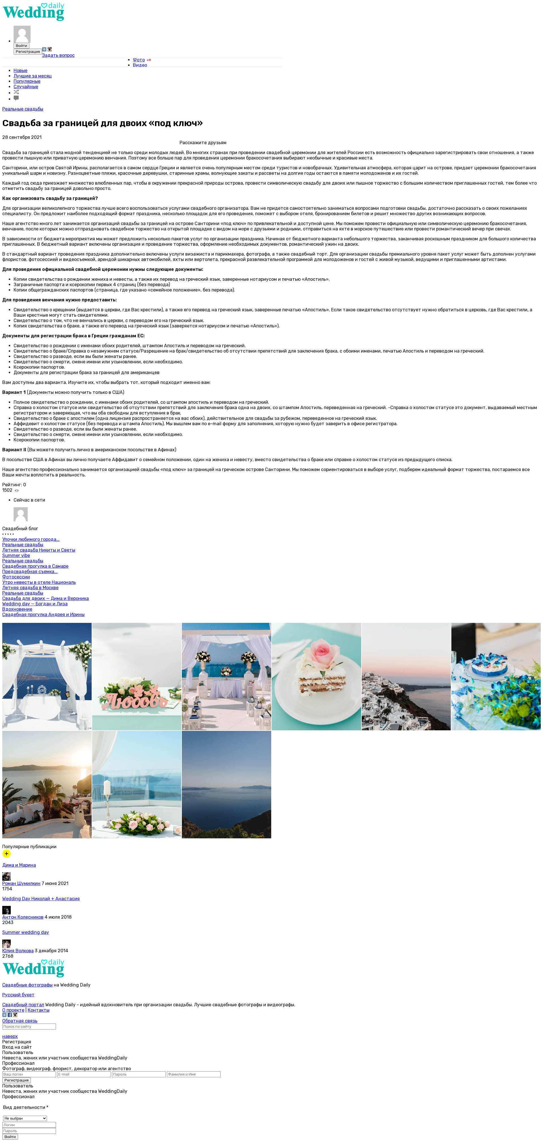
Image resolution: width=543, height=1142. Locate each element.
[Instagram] (50, 50)
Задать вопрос (58, 55)
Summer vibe (16, 555)
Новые (20, 70)
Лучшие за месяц (33, 76)
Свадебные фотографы (27, 985)
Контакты (38, 1010)
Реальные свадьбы (22, 109)
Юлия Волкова (18, 950)
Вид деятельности (25, 1107)
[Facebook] (10, 1015)
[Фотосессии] (6, 856)
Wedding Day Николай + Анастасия (41, 898)
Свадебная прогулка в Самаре (35, 566)
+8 (149, 60)
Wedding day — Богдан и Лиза (35, 603)
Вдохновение (17, 609)
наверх (10, 1036)
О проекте (13, 1010)
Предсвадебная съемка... (30, 571)
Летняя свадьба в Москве (30, 587)
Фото (139, 59)
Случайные (26, 86)
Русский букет (18, 995)
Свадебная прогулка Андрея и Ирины (43, 614)
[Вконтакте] (44, 50)
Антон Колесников (23, 917)
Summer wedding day (25, 932)
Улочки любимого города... (31, 539)
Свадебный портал (23, 1004)
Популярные (27, 81)
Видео (140, 65)
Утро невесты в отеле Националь (39, 582)
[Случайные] (16, 93)
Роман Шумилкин (21, 883)
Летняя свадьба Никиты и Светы (38, 550)
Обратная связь (19, 1021)
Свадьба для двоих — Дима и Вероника (45, 598)
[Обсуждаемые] (16, 99)
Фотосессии (16, 577)
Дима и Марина (19, 865)
